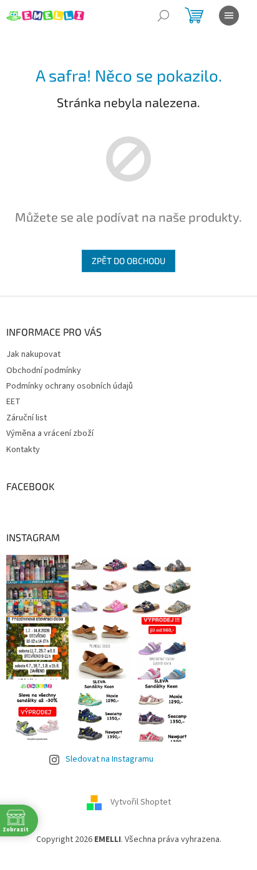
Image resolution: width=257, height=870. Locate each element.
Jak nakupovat (33, 354)
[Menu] (228, 15)
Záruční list (26, 418)
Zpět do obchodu (128, 260)
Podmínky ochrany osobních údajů (69, 386)
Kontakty (23, 449)
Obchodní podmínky (43, 370)
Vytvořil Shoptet (140, 803)
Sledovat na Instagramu (109, 759)
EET (13, 401)
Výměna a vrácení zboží (50, 433)
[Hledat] (163, 15)
